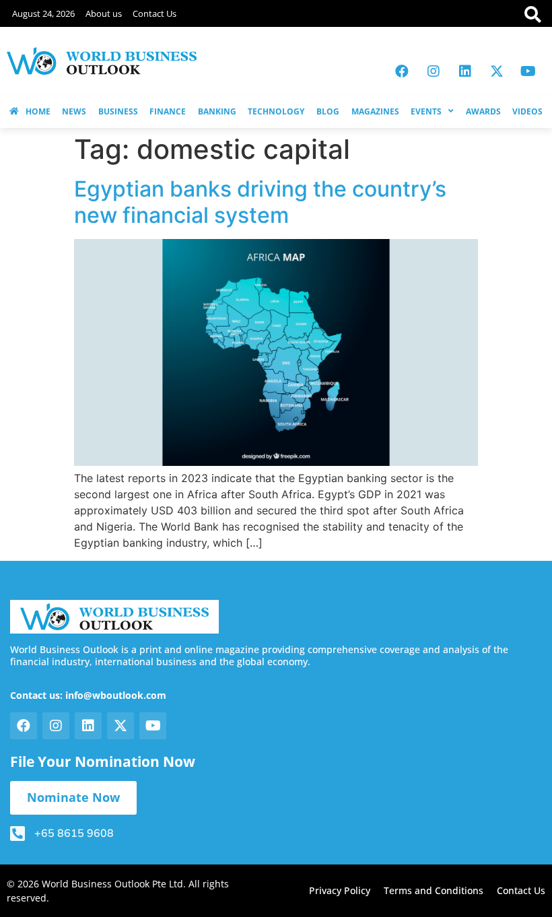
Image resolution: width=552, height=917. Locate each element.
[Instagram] (433, 71)
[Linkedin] (465, 71)
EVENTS (426, 111)
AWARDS (483, 111)
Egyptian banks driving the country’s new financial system (260, 202)
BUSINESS (118, 111)
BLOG (327, 111)
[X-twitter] (496, 71)
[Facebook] (401, 71)
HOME (38, 111)
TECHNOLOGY (276, 111)
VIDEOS (527, 111)
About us (103, 13)
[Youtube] (528, 71)
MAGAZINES (375, 111)
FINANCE (167, 111)
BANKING (217, 111)
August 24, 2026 (43, 13)
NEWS (74, 111)
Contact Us (154, 13)
